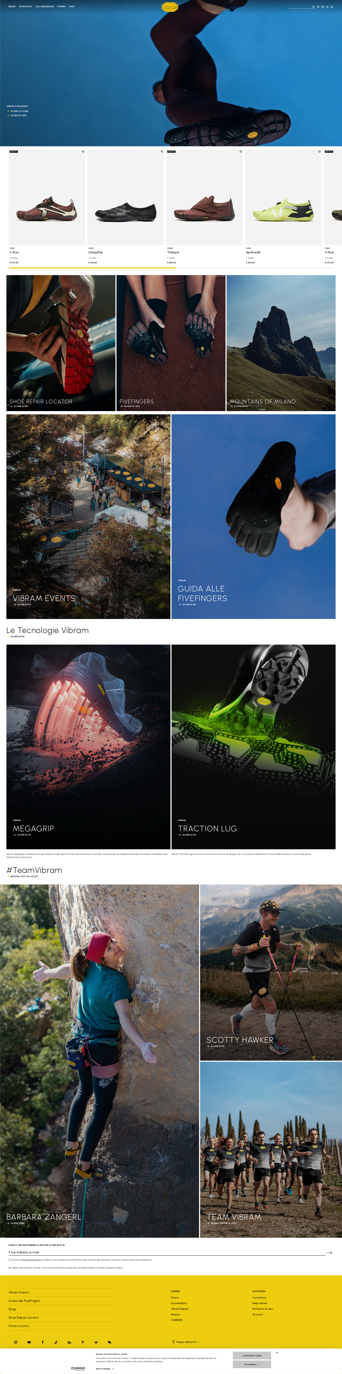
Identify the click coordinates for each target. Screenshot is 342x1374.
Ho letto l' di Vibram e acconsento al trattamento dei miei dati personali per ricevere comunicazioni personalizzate (82, 1260)
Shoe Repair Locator (24, 1317)
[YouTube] (29, 1341)
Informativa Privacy (31, 1260)
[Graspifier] (125, 197)
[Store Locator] (318, 7)
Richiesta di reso (262, 1308)
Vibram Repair (180, 1308)
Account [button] (257, 1314)
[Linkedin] (69, 1341)
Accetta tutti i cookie (252, 1355)
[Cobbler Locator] (322, 7)
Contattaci (259, 1297)
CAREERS (177, 1320)
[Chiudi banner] (277, 1353)
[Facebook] (42, 1341)
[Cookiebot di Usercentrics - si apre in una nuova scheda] (78, 1369)
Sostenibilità (179, 1303)
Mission (175, 1314)
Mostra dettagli (103, 1369)
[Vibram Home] (170, 7)
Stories (61, 6)
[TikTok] (56, 1341)
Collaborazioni (44, 6)
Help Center (259, 1303)
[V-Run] (47, 197)
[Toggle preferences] (331, 7)
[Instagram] (15, 1341)
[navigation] (42, 7)
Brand (12, 6)
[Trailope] (204, 197)
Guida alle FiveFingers (25, 1301)
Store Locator (19, 1326)
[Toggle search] (313, 7)
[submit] (329, 1252)
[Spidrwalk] (283, 197)
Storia (175, 1297)
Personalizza (250, 1364)
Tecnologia (25, 6)
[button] (185, 1342)
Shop (72, 6)
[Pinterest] (82, 1341)
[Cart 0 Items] (327, 7)
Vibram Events (19, 1292)
